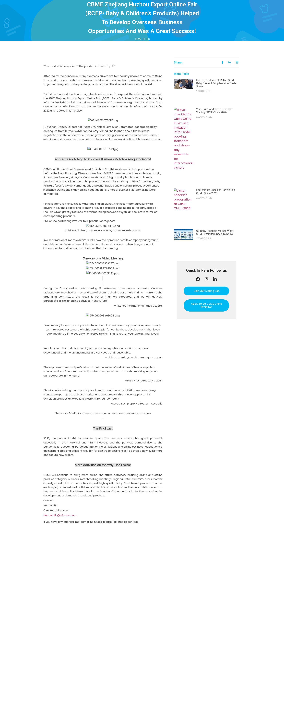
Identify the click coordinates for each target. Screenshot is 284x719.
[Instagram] (206, 279)
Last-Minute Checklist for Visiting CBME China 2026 (215, 191)
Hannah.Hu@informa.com (59, 515)
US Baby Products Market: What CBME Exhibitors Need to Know (214, 232)
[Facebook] (198, 279)
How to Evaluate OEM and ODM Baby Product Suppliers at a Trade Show (216, 83)
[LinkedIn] (215, 279)
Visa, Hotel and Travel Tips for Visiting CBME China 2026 (214, 111)
